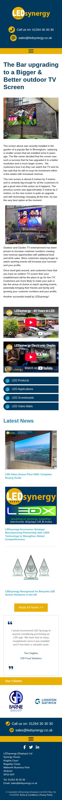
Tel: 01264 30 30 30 (14, 779)
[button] (25, 747)
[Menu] (31, 51)
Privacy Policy (46, 795)
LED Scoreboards (23, 397)
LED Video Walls (22, 406)
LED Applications (22, 389)
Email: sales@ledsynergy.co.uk (20, 783)
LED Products (20, 380)
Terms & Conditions (29, 795)
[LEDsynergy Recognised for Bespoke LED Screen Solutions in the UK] (31, 567)
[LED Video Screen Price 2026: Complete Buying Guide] (31, 449)
